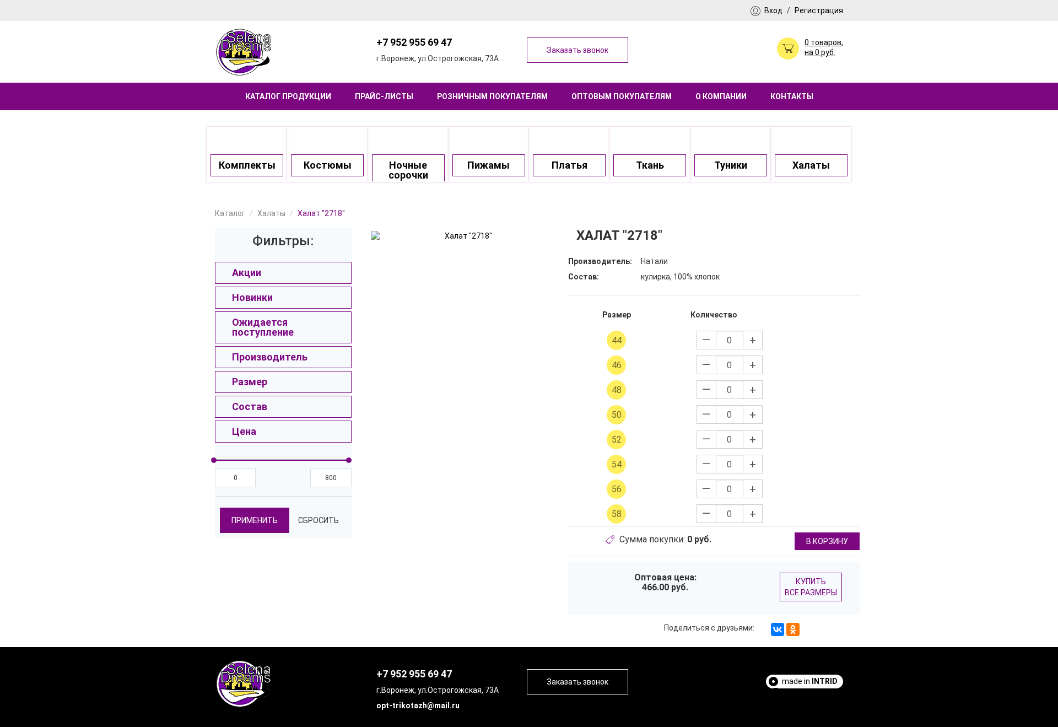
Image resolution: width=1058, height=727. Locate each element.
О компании (721, 96)
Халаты (271, 213)
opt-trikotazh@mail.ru (418, 705)
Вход (773, 10)
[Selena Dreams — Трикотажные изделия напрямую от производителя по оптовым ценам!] (244, 51)
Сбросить (318, 520)
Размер (249, 381)
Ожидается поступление (263, 327)
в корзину (827, 541)
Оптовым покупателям (621, 96)
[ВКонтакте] (777, 629)
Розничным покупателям (492, 96)
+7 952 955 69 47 (414, 42)
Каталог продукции (288, 96)
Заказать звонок (577, 50)
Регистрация (819, 10)
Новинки (252, 297)
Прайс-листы (384, 96)
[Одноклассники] (793, 629)
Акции (246, 272)
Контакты (791, 96)
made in (810, 681)
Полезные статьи (805, 691)
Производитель (269, 357)
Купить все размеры (811, 587)
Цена (244, 431)
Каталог (230, 213)
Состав (249, 406)
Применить (254, 520)
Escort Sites (816, 701)
